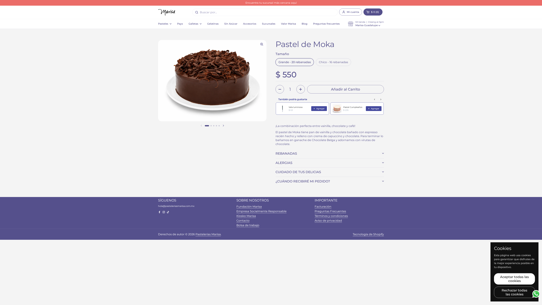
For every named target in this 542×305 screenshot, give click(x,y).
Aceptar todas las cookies (514, 279)
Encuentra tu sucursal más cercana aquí (271, 2)
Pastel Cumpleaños (352, 107)
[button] (366, 24)
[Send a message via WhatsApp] (536, 293)
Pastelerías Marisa (208, 234)
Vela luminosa (295, 107)
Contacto (243, 220)
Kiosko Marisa (246, 216)
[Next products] (381, 99)
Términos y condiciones (331, 216)
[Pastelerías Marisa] (166, 12)
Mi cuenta (353, 12)
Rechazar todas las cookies (514, 292)
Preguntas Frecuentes (330, 211)
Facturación (323, 206)
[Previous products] (374, 99)
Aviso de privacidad (328, 220)
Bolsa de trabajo (247, 225)
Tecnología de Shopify (368, 234)
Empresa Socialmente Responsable (261, 211)
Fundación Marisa (249, 206)
